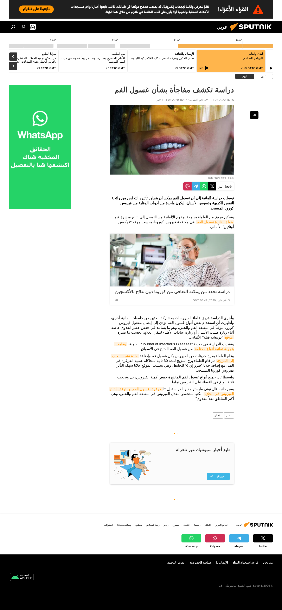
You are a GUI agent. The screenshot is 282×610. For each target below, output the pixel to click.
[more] (116, 300)
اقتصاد (187, 524)
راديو (166, 524)
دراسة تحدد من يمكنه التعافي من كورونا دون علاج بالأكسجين (172, 291)
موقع (229, 337)
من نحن (268, 562)
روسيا (197, 524)
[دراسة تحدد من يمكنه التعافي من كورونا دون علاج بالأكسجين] (172, 260)
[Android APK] (22, 577)
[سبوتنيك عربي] (252, 32)
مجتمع (138, 524)
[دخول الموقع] (23, 27)
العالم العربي (221, 524)
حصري (176, 524)
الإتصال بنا (222, 562)
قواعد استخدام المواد (245, 562)
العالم (229, 415)
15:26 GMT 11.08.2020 (219, 99)
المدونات (108, 524)
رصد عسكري (153, 524)
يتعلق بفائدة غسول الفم (215, 222)
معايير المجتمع (176, 562)
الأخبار (218, 415)
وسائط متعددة (124, 524)
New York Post (223, 177)
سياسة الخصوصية (200, 562)
